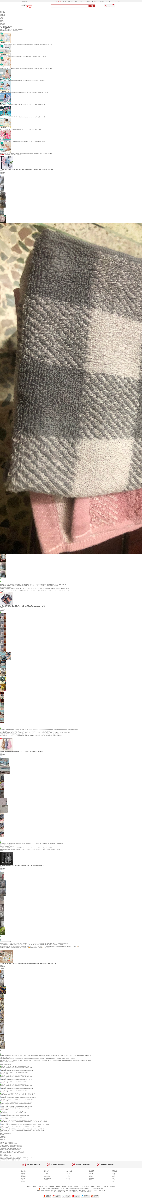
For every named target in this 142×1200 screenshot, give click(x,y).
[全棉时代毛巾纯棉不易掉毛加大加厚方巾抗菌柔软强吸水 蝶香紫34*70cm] (16, 1088)
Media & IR (112, 1186)
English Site (105, 1186)
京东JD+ (113, 1181)
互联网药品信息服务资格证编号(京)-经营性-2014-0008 (77, 1188)
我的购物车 (109, 6)
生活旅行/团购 (24, 1176)
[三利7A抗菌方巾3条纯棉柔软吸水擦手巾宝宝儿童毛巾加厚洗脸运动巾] (6, 858)
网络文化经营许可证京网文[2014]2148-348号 (76, 1190)
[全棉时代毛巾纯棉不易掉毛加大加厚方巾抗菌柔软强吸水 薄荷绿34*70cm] (16, 1084)
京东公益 (99, 1186)
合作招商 (46, 1186)
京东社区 (81, 1186)
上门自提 (46, 1173)
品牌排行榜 (2, 14)
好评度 (3, 172)
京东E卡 (113, 1178)
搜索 (92, 6)
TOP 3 (1, 850)
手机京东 (95, 1)
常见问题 (23, 1178)
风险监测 (87, 1186)
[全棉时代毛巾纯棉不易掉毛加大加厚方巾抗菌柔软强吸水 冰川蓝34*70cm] (16, 1075)
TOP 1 (1, 591)
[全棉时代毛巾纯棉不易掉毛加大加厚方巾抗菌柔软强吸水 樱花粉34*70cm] (16, 1070)
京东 (32, 6)
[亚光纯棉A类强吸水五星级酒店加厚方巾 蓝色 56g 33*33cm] (13, 1111)
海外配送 (46, 1179)
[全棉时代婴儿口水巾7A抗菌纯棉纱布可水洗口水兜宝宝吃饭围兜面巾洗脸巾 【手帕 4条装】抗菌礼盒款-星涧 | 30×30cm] (5, 147)
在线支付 (68, 1175)
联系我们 (35, 1186)
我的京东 (75, 1)
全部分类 (2, 11)
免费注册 (64, 1)
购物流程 (23, 1173)
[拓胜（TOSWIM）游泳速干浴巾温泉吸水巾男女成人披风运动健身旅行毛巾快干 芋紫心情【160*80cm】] (5, 98)
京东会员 (82, 1)
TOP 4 (1, 949)
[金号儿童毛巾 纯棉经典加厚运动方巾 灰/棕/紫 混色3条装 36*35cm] (6, 744)
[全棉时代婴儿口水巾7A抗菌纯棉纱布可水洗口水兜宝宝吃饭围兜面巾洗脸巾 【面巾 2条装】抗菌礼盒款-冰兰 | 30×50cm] (5, 38)
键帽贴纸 (2, 21)
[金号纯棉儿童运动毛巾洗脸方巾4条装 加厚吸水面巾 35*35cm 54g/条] (6, 598)
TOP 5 (1, 1063)
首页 (1, 26)
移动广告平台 (3, 1160)
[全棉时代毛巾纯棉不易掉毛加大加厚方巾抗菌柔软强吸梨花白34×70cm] (16, 1079)
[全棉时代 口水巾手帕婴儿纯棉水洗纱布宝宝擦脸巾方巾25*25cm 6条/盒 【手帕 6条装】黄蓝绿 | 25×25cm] (5, 123)
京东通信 (114, 1179)
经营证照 (89, 1191)
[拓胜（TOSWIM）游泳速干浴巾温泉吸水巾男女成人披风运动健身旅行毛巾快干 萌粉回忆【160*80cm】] (5, 74)
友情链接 (70, 1186)
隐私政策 (93, 1186)
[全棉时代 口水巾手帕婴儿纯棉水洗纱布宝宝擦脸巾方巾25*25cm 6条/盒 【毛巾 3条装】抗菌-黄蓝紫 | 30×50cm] (5, 86)
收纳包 (1, 18)
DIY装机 (113, 1175)
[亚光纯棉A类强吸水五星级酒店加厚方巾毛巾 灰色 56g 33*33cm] (14, 1115)
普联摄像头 (2, 15)
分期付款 (68, 1176)
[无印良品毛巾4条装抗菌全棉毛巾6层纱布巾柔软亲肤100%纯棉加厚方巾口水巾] (18, 1097)
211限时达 (46, 1175)
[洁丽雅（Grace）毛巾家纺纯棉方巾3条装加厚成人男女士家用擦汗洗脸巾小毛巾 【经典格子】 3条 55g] (23, 1129)
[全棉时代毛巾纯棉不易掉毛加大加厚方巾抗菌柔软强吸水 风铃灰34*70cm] (16, 1066)
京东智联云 (14, 1160)
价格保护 (91, 1175)
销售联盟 (76, 1186)
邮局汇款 (68, 1178)
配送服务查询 (47, 1176)
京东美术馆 (2, 23)
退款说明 (91, 1176)
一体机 (1, 17)
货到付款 (68, 1173)
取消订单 (91, 1179)
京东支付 (72, 1193)
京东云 (77, 1193)
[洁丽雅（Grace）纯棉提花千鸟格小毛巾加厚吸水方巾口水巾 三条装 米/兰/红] (17, 1093)
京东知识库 (2, 12)
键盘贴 (1, 20)
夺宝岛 (113, 1173)
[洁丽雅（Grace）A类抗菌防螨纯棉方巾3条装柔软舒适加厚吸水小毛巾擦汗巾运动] (6, 162)
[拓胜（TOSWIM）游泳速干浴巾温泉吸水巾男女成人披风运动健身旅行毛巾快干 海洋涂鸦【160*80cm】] (5, 110)
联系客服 (23, 1181)
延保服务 (114, 1176)
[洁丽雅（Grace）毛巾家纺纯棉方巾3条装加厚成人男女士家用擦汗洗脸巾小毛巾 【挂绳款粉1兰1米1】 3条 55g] (25, 1124)
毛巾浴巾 (5, 26)
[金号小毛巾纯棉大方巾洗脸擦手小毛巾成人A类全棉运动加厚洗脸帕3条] (16, 1102)
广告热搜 (19, 1160)
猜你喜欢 (2, 32)
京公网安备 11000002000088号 (47, 1188)
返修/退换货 (91, 1178)
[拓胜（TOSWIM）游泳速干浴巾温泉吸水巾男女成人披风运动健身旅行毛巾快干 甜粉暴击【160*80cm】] (5, 135)
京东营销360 (9, 1160)
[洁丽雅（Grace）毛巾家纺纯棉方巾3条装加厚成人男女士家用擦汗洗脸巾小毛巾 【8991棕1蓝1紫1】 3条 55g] (24, 1120)
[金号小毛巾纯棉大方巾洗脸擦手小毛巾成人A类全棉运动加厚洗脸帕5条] (16, 1106)
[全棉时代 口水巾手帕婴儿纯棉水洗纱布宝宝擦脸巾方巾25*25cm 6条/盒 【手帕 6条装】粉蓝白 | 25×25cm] (5, 50)
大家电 (22, 1179)
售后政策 (91, 1173)
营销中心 (58, 1186)
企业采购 (88, 1)
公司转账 (68, 1179)
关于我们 (29, 1186)
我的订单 (70, 1)
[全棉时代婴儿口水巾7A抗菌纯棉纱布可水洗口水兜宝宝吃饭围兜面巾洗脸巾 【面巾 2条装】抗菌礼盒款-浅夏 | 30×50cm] (5, 62)
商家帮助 (52, 1186)
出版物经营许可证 (61, 1190)
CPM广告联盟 (24, 1160)
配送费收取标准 (47, 1178)
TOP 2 (1, 737)
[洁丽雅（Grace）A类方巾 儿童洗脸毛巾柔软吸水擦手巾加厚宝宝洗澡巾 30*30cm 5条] (6, 956)
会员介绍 (23, 1175)
